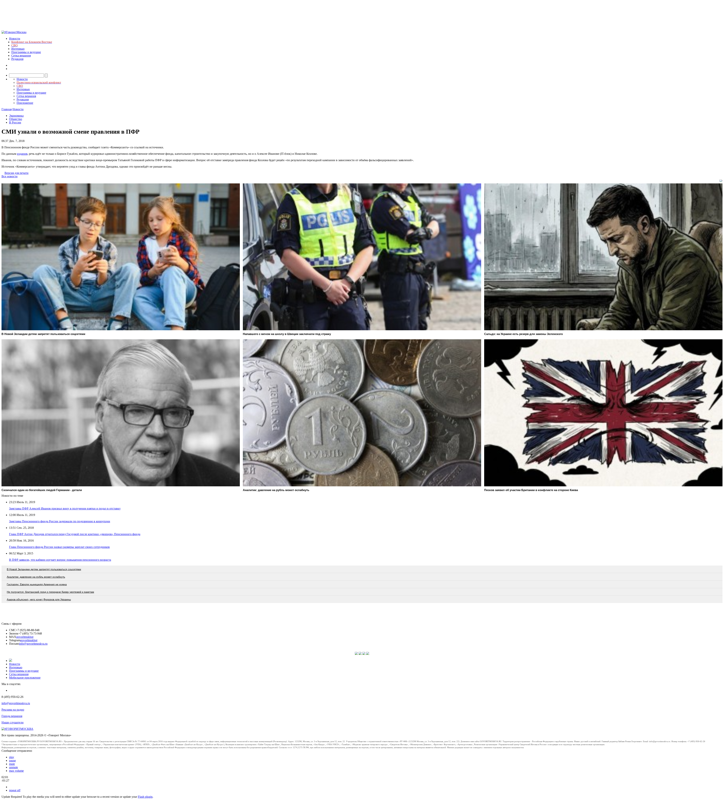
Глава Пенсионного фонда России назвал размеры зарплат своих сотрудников (59, 547)
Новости (14, 38)
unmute (13, 767)
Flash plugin (145, 796)
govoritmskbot (24, 636)
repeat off (14, 790)
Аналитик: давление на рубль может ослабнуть (36, 576)
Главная (7, 109)
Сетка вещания (21, 55)
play (11, 757)
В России (15, 122)
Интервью (18, 48)
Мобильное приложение (25, 677)
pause (12, 760)
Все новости (10, 176)
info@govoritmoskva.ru (33, 643)
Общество (15, 119)
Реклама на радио (13, 709)
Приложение (25, 102)
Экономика (16, 115)
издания (22, 153)
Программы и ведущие (26, 52)
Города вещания (12, 716)
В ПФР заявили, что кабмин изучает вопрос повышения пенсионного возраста (60, 559)
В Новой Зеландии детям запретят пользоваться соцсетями (44, 569)
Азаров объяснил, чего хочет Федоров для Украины (39, 599)
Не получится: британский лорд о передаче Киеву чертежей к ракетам (50, 591)
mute (12, 764)
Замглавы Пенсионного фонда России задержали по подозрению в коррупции (59, 521)
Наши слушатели (13, 722)
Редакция (17, 59)
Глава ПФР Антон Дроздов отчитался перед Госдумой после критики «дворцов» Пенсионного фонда (74, 534)
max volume (16, 770)
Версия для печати (16, 173)
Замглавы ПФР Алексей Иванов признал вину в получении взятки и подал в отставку (65, 508)
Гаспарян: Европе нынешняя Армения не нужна (37, 584)
